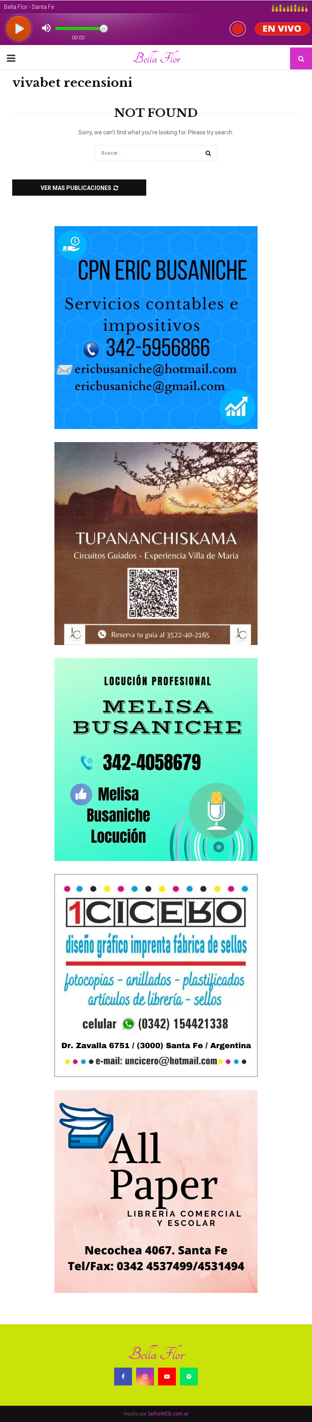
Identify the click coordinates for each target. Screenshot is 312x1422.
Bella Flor (156, 58)
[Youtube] (167, 1376)
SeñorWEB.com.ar (168, 1414)
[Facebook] (123, 1376)
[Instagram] (145, 1376)
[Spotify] (189, 1376)
